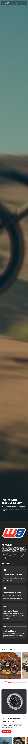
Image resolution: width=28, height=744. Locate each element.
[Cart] (17, 3)
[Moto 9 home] (5, 3)
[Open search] (14, 3)
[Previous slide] (2, 682)
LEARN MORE (6, 731)
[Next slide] (6, 682)
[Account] (19, 3)
